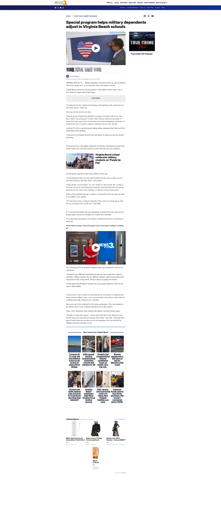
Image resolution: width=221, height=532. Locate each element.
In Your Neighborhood (132, 8)
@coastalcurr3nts (64, 7)
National (124, 3)
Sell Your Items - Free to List (87, 419)
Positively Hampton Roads (86, 16)
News (68, 16)
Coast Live (142, 8)
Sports (140, 3)
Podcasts (122, 8)
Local (116, 3)
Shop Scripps (149, 3)
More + (163, 8)
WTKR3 (56, 7)
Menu (109, 2)
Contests (157, 8)
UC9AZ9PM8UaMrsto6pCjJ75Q (61, 7)
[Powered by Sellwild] (123, 472)
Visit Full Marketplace (120, 419)
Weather (132, 3)
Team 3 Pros (150, 8)
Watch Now (161, 3)
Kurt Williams (75, 76)
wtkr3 (58, 7)
